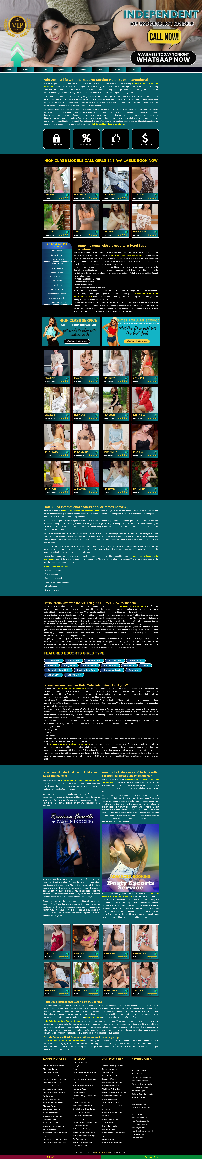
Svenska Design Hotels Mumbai (84, 1109)
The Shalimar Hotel (108, 1116)
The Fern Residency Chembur (112, 1066)
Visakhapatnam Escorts (56, 294)
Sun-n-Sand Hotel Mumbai (82, 1076)
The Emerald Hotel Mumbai (141, 1077)
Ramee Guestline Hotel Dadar (112, 1106)
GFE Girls (129, 665)
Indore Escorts (57, 285)
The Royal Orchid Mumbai (141, 1107)
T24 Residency (107, 1123)
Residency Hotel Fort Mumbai (142, 1084)
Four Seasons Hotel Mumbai (53, 1103)
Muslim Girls (93, 660)
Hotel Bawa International (140, 1087)
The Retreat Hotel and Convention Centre (84, 1080)
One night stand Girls (58, 670)
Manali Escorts (57, 272)
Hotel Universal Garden (140, 1101)
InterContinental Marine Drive (83, 1086)
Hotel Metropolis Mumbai (140, 1081)
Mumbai (26, 70)
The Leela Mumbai (49, 1106)
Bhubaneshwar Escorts (57, 302)
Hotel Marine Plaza (79, 1089)
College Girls (74, 675)
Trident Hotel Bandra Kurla (52, 1086)
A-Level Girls (115, 660)
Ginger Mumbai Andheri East (112, 1096)
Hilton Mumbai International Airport (84, 1072)
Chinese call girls (112, 670)
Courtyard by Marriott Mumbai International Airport (53, 1127)
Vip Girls (51, 665)
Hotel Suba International (110, 1086)
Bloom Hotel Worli (138, 1074)
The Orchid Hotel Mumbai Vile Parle (55, 1139)
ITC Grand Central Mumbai (52, 1123)
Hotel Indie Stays (137, 1138)
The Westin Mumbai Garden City (54, 1092)
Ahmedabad (82, 70)
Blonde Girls (136, 660)
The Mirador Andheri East (111, 1089)
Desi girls (133, 670)
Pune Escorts (57, 251)
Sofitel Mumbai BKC (50, 1119)
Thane (145, 665)
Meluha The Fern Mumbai (81, 1062)
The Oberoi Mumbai (50, 1069)
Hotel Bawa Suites (138, 1134)
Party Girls (69, 665)
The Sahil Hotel (107, 1072)
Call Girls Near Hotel (102, 1152)
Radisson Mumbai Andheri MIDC (84, 1132)
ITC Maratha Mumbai (50, 1113)
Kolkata (118, 70)
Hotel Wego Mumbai (139, 1128)
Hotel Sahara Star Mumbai (52, 1116)
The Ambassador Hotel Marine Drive (85, 1122)
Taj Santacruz (48, 1096)
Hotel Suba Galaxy (138, 1111)
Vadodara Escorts (57, 264)
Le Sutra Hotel (107, 1109)
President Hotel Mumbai (51, 1099)
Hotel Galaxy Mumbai (109, 1126)
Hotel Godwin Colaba (109, 1099)
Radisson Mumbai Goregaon (83, 1129)
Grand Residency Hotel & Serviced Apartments (114, 1134)
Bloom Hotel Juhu (108, 1139)
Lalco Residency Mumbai (81, 1112)
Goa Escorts (57, 281)
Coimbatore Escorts (57, 298)
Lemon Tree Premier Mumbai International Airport (83, 1117)
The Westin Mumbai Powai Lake (54, 1142)
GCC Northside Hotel (139, 1104)
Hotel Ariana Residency (140, 1070)
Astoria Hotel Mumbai (139, 1117)
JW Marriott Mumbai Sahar (52, 1089)
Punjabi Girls (89, 665)
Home (9, 70)
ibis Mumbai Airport (138, 1091)
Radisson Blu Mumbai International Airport (55, 1134)
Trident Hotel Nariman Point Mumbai (55, 1079)
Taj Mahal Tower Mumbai (51, 1076)
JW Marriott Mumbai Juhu (52, 1082)
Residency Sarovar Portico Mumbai (114, 1092)
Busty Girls (73, 660)
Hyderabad (62, 70)
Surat (134, 70)
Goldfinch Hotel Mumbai (110, 1119)
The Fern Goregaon (79, 1092)
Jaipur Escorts (57, 255)
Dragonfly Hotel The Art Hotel (112, 1142)
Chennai (101, 70)
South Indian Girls (86, 670)
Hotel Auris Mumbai (109, 1129)
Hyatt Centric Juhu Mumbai (82, 1105)
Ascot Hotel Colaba (138, 1097)
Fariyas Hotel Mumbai (109, 1069)
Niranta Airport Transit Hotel (82, 1142)
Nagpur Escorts (57, 289)
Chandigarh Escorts (57, 277)
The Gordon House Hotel (110, 1102)
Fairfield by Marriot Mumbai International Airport (111, 1077)
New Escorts (53, 660)
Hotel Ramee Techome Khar (112, 1082)
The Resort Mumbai (79, 1139)
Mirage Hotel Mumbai (80, 1125)
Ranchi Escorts (57, 268)
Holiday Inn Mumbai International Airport (84, 1067)
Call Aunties (110, 665)
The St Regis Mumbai (50, 1072)
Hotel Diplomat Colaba (139, 1124)
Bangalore (43, 70)
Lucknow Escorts (57, 259)
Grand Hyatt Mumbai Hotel (52, 1109)
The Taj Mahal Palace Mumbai (53, 1066)
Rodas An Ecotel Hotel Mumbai (142, 1094)
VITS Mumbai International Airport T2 (85, 1136)
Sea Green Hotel (137, 1114)
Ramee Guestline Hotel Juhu (112, 1112)
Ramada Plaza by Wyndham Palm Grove (85, 1097)
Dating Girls (53, 675)
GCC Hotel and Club (80, 1146)
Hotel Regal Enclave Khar (140, 1121)
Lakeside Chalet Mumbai (81, 1102)
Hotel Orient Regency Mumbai (142, 1131)
